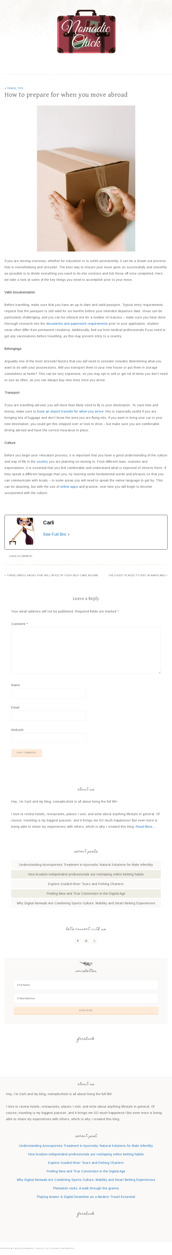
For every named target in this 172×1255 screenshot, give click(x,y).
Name (15, 685)
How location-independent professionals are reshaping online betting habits (86, 874)
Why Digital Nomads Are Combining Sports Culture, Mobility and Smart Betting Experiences (86, 903)
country (42, 461)
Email (15, 707)
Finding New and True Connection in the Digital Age (86, 893)
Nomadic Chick (86, 31)
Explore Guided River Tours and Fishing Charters (86, 884)
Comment (19, 624)
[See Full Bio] (68, 534)
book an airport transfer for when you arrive (70, 411)
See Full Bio (54, 534)
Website (17, 730)
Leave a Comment (21, 556)
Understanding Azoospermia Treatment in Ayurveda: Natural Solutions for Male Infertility (86, 864)
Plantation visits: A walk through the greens (86, 1188)
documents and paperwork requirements (77, 323)
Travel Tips (15, 88)
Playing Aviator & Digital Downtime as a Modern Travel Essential (86, 1197)
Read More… (145, 826)
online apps (69, 486)
